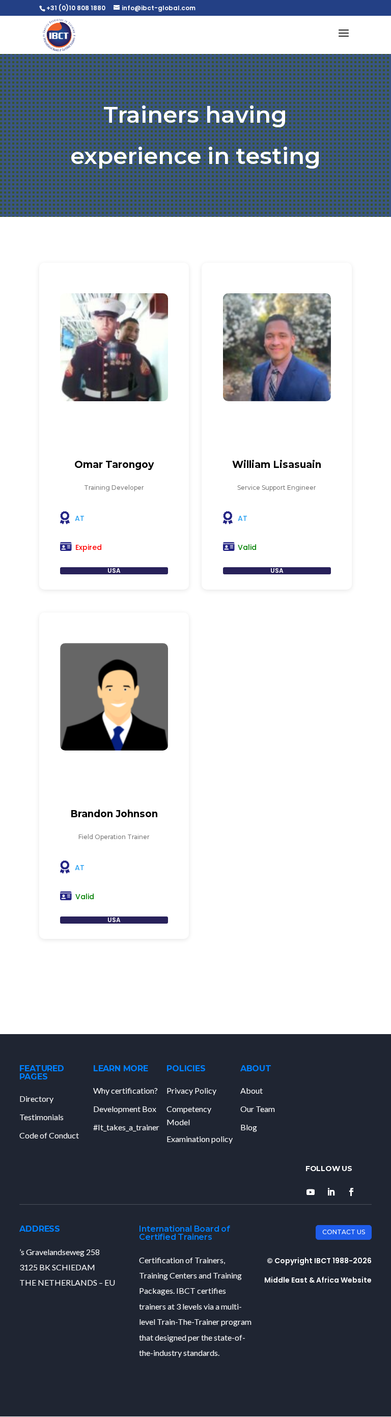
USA (114, 570)
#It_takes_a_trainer (126, 1127)
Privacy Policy (191, 1090)
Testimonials (41, 1117)
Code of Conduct (49, 1135)
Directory (36, 1098)
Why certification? (125, 1090)
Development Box (124, 1109)
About (251, 1090)
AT (80, 518)
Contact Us (343, 1232)
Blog (248, 1127)
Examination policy (199, 1139)
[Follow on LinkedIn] (331, 1192)
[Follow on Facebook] (351, 1192)
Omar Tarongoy (114, 464)
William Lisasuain (276, 464)
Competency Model (188, 1115)
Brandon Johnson (114, 814)
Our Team (257, 1109)
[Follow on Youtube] (310, 1192)
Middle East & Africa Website (318, 1280)
